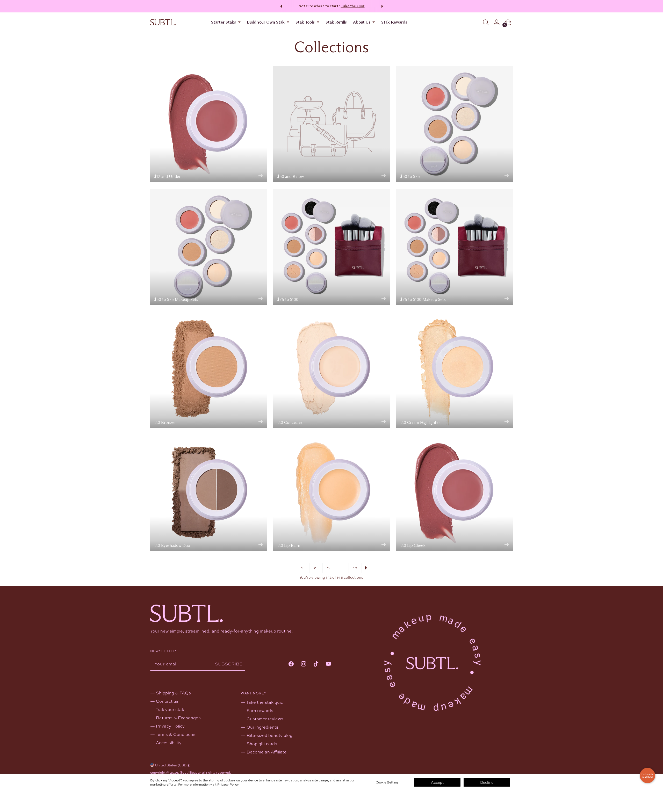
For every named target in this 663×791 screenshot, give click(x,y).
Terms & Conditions (176, 734)
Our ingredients (262, 727)
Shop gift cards (262, 743)
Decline (486, 782)
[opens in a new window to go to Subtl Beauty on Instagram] (303, 664)
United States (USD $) (173, 765)
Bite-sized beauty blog (269, 735)
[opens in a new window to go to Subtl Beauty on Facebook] (291, 664)
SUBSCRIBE (228, 664)
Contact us (167, 701)
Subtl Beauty (190, 772)
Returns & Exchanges (178, 718)
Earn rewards (260, 710)
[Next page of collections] (367, 568)
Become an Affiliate (267, 752)
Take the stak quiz (264, 702)
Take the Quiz (353, 6)
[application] (647, 775)
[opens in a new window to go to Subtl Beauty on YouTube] (328, 664)
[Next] (383, 6)
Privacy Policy (228, 784)
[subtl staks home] (163, 22)
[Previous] (280, 6)
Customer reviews (265, 719)
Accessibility (169, 742)
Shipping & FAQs (173, 693)
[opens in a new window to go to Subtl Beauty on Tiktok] (316, 664)
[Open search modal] (485, 22)
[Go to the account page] (496, 22)
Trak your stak (170, 709)
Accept (437, 782)
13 (355, 568)
